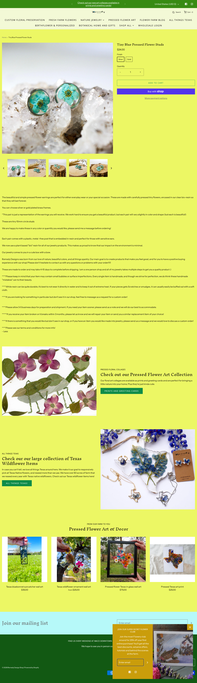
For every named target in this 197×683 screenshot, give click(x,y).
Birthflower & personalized (55, 25)
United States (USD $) (166, 4)
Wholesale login (150, 25)
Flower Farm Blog (152, 20)
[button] (3, 168)
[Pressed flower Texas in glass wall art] (123, 559)
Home (4, 37)
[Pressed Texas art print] (172, 559)
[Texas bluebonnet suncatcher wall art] (24, 559)
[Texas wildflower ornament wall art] (74, 559)
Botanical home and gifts (97, 25)
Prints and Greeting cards (122, 391)
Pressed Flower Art (122, 20)
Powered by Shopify (31, 668)
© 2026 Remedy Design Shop (12, 668)
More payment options (156, 98)
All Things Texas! (17, 483)
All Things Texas (180, 20)
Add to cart (155, 83)
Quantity (121, 66)
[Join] (191, 623)
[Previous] (72, 4)
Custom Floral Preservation (25, 20)
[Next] (125, 4)
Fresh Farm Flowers (63, 20)
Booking (80, 4)
